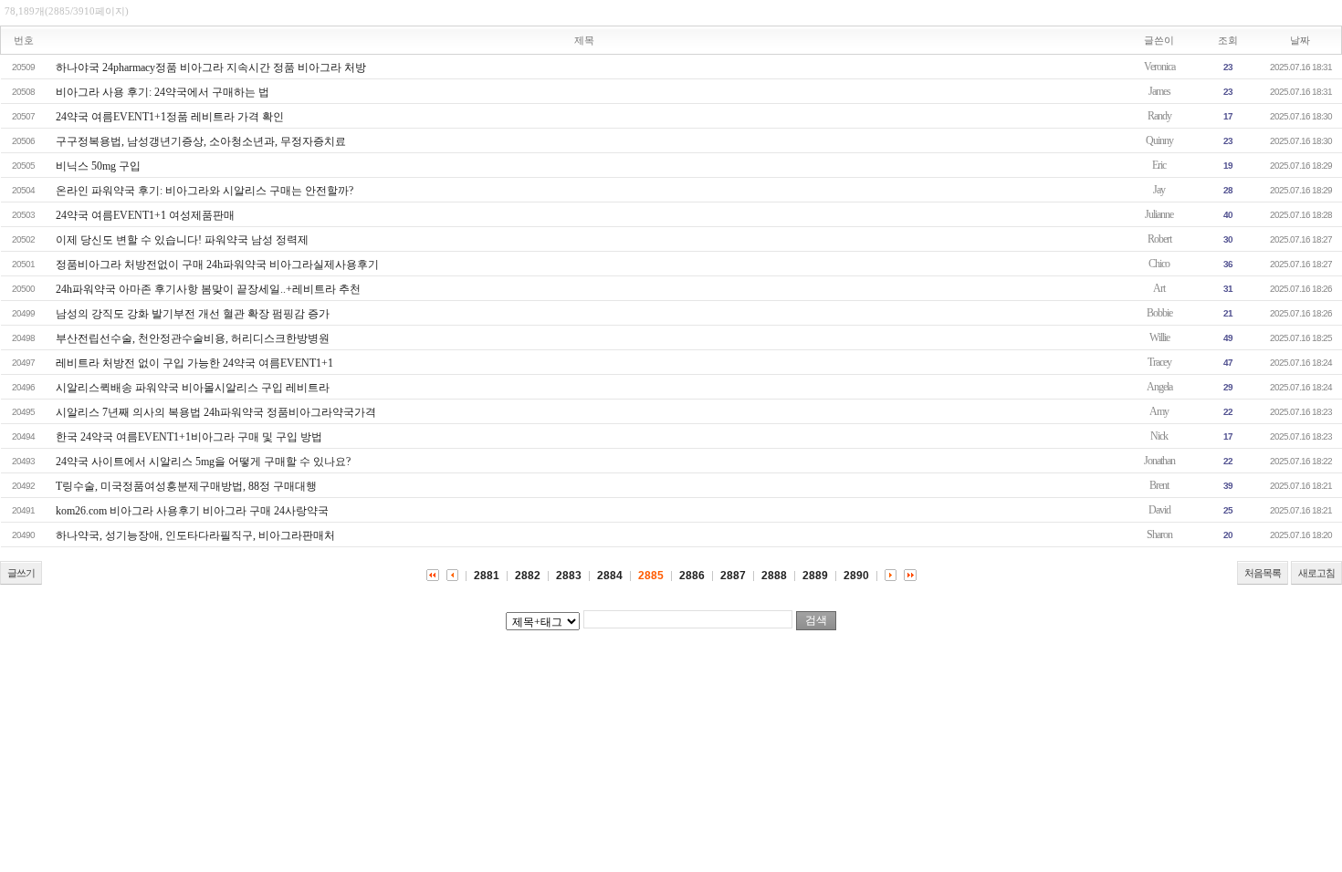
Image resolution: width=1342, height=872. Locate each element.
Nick (1159, 436)
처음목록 (1262, 572)
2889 (815, 575)
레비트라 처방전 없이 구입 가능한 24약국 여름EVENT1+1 (194, 363)
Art (1159, 288)
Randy (1159, 115)
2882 (527, 575)
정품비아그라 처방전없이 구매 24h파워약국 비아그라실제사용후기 (217, 264)
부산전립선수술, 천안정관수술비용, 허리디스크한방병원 (193, 338)
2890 (856, 575)
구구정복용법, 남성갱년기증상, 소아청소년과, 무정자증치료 (201, 141)
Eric (1159, 165)
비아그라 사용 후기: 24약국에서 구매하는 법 (162, 92)
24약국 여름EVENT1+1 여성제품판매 (145, 215)
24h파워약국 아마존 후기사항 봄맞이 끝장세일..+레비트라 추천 (208, 289)
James (1159, 91)
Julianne (1159, 214)
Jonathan (1159, 460)
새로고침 (1316, 572)
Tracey (1159, 362)
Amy (1159, 411)
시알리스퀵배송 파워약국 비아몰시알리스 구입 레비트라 (193, 387)
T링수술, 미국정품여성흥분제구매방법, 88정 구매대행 (186, 486)
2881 (486, 575)
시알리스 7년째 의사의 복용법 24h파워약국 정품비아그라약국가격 (216, 412)
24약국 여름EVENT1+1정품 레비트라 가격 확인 (170, 116)
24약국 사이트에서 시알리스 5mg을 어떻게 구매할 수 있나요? (203, 461)
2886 (692, 575)
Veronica (1159, 66)
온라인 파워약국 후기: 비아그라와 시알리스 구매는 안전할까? (204, 190)
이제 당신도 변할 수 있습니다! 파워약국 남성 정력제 (182, 240)
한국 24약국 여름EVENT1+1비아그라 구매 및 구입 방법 (189, 437)
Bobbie (1159, 312)
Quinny (1159, 140)
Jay (1159, 189)
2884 (610, 575)
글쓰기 (21, 572)
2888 (774, 575)
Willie (1159, 337)
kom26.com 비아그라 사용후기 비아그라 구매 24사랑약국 (192, 510)
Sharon (1159, 534)
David (1159, 509)
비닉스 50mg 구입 (98, 166)
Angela (1159, 386)
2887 (733, 575)
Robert (1159, 239)
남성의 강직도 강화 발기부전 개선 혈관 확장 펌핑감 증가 (193, 313)
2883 (569, 575)
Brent (1159, 485)
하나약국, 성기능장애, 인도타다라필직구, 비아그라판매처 (195, 535)
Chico (1158, 263)
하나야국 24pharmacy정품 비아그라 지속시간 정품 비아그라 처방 (211, 67)
